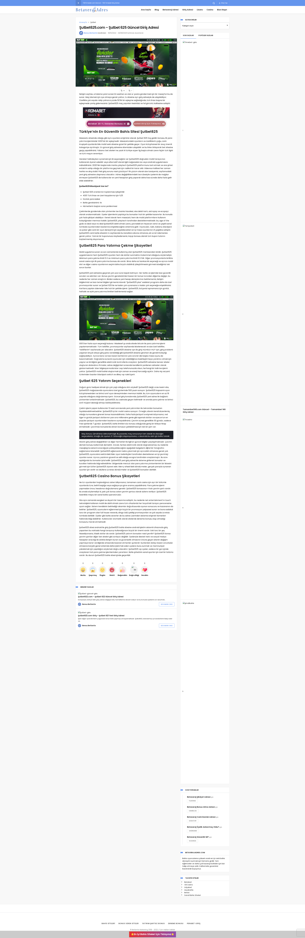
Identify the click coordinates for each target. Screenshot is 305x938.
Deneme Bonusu (175, 923)
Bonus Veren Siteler (129, 923)
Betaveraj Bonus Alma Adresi (201, 807)
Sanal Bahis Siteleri (192, 895)
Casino (210, 9)
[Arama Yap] (214, 3)
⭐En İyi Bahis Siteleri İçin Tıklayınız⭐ (152, 934)
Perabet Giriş (193, 923)
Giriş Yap (224, 3)
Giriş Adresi (187, 9)
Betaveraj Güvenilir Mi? (198, 837)
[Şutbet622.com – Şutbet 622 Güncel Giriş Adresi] (98, 593)
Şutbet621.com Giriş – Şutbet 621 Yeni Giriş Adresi (101, 615)
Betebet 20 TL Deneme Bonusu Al (107, 123)
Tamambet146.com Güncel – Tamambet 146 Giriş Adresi (204, 410)
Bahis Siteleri (108, 923)
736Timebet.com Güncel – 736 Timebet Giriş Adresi (101, 3)
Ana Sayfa (146, 9)
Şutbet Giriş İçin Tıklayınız (147, 124)
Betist (187, 892)
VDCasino (188, 884)
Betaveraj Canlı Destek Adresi (201, 817)
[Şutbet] (126, 112)
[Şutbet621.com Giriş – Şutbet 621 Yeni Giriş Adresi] (98, 612)
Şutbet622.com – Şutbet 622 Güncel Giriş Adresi (100, 596)
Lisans (200, 9)
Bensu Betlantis (91, 33)
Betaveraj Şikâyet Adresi (198, 797)
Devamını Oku (167, 604)
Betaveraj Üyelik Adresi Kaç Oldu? (203, 827)
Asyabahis (188, 890)
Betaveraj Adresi (170, 9)
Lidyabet (188, 887)
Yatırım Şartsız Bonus (153, 923)
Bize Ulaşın (222, 9)
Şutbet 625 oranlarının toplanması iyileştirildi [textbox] (103, 192)
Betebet (188, 882)
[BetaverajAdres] (92, 9)
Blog (157, 9)
